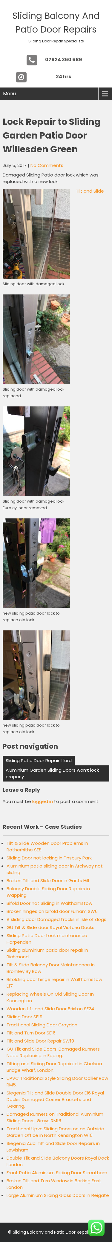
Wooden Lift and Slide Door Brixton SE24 (50, 1008)
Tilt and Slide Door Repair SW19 (40, 1041)
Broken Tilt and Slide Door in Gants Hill (48, 880)
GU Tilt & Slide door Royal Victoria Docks (50, 927)
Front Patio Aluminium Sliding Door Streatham (57, 1172)
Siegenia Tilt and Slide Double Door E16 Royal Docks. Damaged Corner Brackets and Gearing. (55, 1099)
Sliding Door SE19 (24, 1017)
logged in (42, 801)
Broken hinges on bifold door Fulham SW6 (52, 911)
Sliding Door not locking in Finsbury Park (49, 858)
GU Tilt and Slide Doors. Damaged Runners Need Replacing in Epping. (53, 1052)
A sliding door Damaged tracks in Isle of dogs (56, 919)
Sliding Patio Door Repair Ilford (39, 760)
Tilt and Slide (90, 191)
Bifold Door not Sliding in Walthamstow (49, 903)
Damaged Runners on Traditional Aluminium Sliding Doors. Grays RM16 (55, 1117)
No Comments (46, 165)
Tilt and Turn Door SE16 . (32, 1033)
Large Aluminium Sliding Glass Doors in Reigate (58, 1195)
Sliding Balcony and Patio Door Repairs (52, 1232)
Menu (9, 93)
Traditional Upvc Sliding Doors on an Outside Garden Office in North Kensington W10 (55, 1132)
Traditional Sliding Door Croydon (42, 1025)
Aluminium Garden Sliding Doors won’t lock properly (52, 773)
